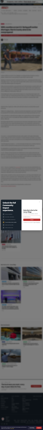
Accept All (39, 427)
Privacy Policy (38, 222)
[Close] (39, 202)
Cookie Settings (31, 427)
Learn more (12, 428)
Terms (34, 222)
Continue (31, 219)
